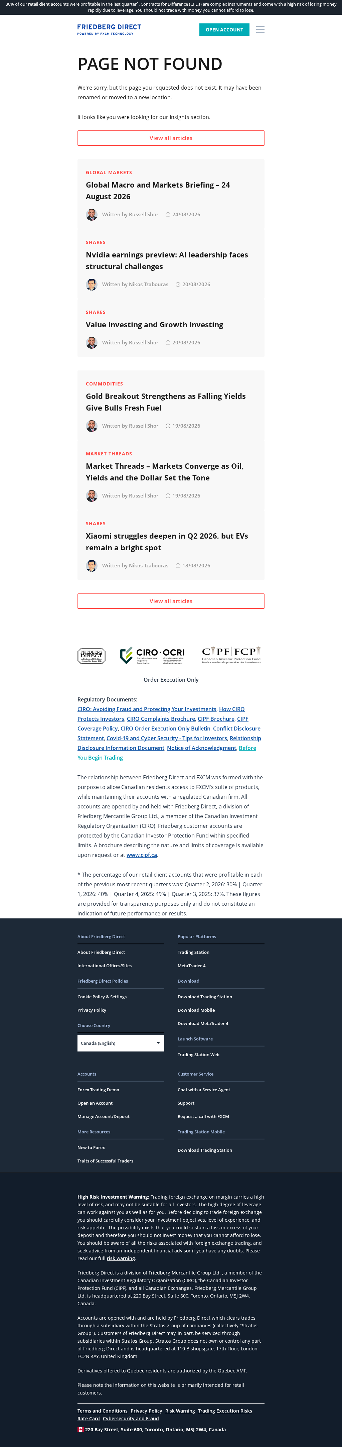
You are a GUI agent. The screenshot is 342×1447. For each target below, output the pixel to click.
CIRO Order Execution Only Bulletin (165, 728)
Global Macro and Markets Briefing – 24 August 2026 (158, 190)
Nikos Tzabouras (148, 284)
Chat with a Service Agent (204, 1090)
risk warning (121, 1258)
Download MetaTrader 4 (203, 1023)
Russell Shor (143, 214)
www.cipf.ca (142, 855)
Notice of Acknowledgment (201, 748)
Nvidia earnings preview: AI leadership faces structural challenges (167, 260)
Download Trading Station (205, 997)
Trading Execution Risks (225, 1411)
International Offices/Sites (104, 966)
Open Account (224, 29)
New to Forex (91, 1147)
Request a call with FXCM (203, 1116)
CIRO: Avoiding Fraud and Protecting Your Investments (146, 709)
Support (186, 1103)
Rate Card (88, 1418)
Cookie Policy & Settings (102, 997)
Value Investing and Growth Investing (154, 324)
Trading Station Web (198, 1054)
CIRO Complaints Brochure (161, 718)
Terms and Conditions (102, 1411)
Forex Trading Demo (98, 1090)
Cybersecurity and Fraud (131, 1418)
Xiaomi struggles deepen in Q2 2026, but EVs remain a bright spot (167, 541)
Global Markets (109, 172)
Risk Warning (180, 1411)
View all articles (171, 138)
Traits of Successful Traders (105, 1161)
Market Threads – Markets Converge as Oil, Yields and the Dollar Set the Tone (165, 471)
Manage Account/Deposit (103, 1116)
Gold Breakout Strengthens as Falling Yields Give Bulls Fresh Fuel (166, 402)
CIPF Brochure (216, 718)
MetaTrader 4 (191, 966)
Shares (96, 242)
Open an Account (95, 1103)
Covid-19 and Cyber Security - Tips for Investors (167, 738)
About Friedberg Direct (101, 952)
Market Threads (109, 453)
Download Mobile (196, 1010)
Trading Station (193, 952)
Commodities (104, 383)
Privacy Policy (91, 1010)
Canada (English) (98, 1043)
